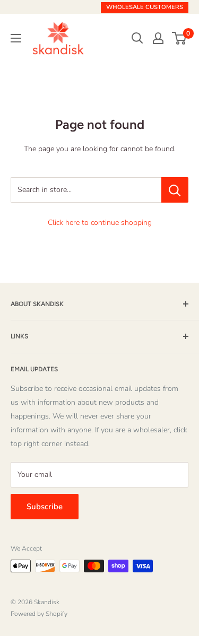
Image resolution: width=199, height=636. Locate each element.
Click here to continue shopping (100, 222)
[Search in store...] (174, 190)
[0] (179, 38)
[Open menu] (16, 38)
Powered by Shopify (39, 613)
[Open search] (137, 38)
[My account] (158, 38)
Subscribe (45, 506)
